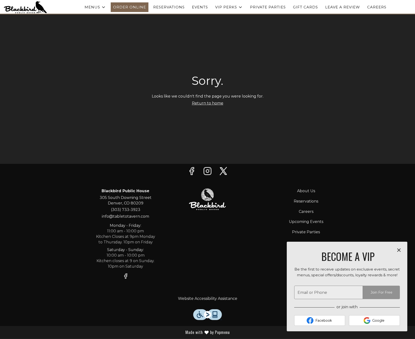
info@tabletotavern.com (125, 216)
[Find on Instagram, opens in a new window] (207, 172)
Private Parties (268, 7)
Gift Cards (305, 7)
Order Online (129, 7)
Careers (376, 7)
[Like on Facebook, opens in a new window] (191, 172)
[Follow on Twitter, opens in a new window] (223, 172)
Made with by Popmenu (159, 332)
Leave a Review (342, 7)
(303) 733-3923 (125, 209)
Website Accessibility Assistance (207, 298)
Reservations (169, 7)
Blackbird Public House (207, 199)
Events (200, 7)
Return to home (207, 103)
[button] (95, 7)
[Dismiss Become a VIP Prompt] (399, 250)
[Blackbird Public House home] (25, 7)
